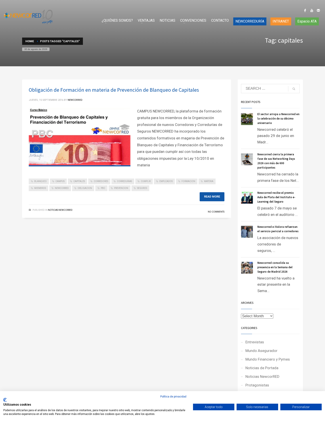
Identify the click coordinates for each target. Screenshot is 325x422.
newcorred (62, 188)
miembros (40, 188)
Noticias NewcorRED (60, 210)
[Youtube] (311, 10)
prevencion (121, 188)
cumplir (146, 181)
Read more (212, 196)
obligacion (85, 188)
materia (208, 181)
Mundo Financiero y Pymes (267, 359)
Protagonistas (257, 385)
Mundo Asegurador (261, 350)
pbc (103, 188)
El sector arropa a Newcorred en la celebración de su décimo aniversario (278, 118)
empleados (166, 181)
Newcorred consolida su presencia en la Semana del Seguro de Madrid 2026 (274, 267)
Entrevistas (254, 342)
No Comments (216, 212)
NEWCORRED (75, 100)
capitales (79, 181)
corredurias (124, 181)
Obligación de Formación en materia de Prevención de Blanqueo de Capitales (114, 89)
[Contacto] (318, 10)
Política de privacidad (173, 396)
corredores (101, 181)
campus (60, 181)
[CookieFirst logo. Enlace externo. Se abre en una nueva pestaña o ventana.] (5, 400)
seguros (142, 188)
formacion (188, 181)
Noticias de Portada (261, 368)
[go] (294, 88)
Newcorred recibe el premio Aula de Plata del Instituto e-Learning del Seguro (276, 197)
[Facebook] (305, 10)
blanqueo (40, 181)
